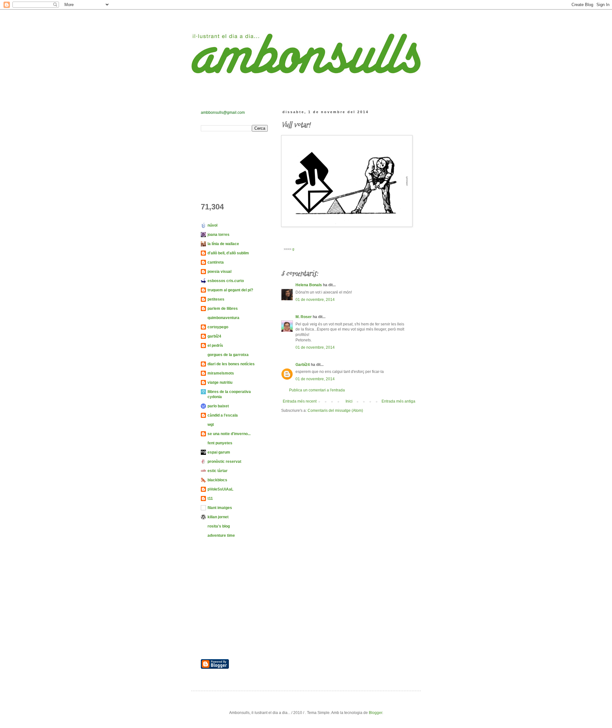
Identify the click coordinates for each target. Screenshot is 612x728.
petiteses (216, 299)
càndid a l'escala (223, 415)
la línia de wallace (223, 244)
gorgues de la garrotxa (228, 355)
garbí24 (214, 336)
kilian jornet (218, 517)
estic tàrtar (218, 471)
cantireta (216, 262)
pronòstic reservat (224, 461)
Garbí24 (302, 364)
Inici (349, 401)
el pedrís (215, 345)
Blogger (375, 712)
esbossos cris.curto (226, 281)
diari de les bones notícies (231, 364)
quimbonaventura (223, 318)
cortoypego (218, 327)
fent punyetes (220, 443)
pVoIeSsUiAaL (220, 489)
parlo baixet (218, 406)
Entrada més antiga (398, 401)
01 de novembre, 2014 (315, 299)
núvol (212, 225)
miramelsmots (221, 373)
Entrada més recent (300, 401)
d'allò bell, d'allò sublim (228, 253)
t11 (210, 498)
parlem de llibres (223, 308)
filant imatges (220, 508)
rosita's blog (219, 526)
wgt (211, 424)
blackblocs (217, 480)
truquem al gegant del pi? (230, 290)
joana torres (218, 234)
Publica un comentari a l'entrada (317, 390)
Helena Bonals (308, 285)
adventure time (221, 535)
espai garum (219, 452)
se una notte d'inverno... (229, 434)
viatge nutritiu (220, 382)
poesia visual (219, 271)
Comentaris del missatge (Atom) (335, 410)
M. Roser (303, 317)
